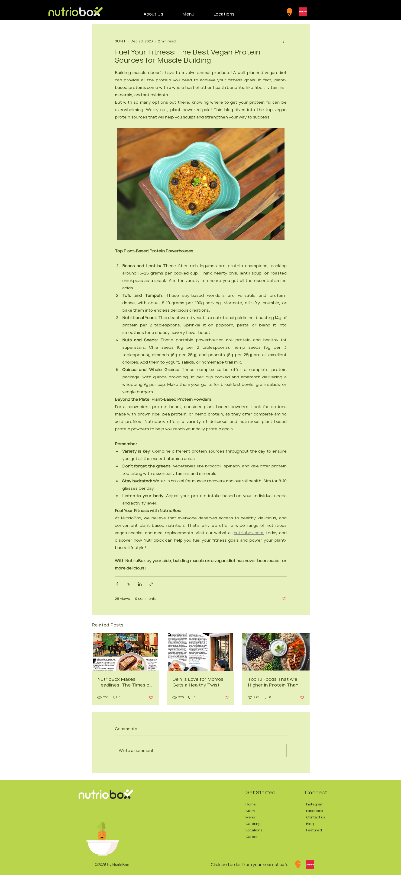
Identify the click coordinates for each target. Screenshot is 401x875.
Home (251, 804)
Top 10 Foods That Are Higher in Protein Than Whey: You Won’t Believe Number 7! (275, 682)
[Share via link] (151, 584)
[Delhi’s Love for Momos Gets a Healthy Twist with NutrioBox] (200, 652)
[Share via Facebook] (117, 584)
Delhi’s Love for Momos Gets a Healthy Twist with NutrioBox (197, 682)
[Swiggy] (289, 12)
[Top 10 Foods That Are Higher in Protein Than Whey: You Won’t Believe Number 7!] (276, 652)
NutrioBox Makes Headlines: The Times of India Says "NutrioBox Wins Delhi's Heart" (124, 682)
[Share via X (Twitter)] (128, 584)
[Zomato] (302, 11)
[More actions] (284, 41)
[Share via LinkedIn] (140, 584)
